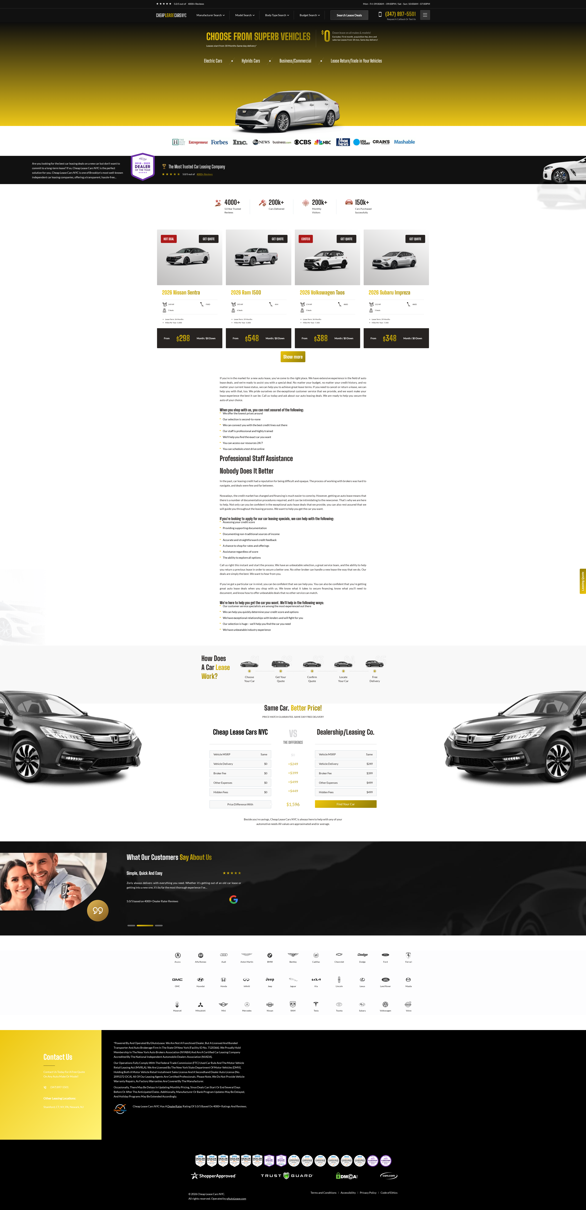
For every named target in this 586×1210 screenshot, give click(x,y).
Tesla (316, 1010)
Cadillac (316, 961)
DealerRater (174, 1106)
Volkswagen (385, 1010)
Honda (224, 986)
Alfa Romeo (200, 961)
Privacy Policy (368, 1193)
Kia (316, 986)
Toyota (339, 1010)
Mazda (408, 986)
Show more (293, 356)
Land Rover (385, 986)
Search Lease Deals (349, 15)
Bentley (293, 961)
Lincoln (339, 986)
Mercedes (246, 1010)
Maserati (177, 1010)
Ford (385, 961)
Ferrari (408, 961)
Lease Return (340, 60)
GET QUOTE (209, 239)
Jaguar (293, 986)
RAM (293, 1010)
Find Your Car (346, 804)
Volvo (408, 1010)
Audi (223, 961)
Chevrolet (339, 961)
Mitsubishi (200, 1010)
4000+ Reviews (196, 3)
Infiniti (247, 986)
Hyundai (201, 986)
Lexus (362, 986)
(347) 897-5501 (400, 14)
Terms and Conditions (323, 1193)
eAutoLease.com (236, 1199)
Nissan (270, 1010)
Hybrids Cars (251, 60)
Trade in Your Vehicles (366, 60)
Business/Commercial (295, 60)
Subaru (362, 1010)
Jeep (270, 986)
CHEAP (171, 15)
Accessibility (348, 1193)
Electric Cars (213, 60)
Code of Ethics (389, 1193)
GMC (177, 986)
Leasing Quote (582, 581)
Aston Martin (247, 961)
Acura (177, 961)
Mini (223, 1010)
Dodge (362, 961)
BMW (270, 961)
